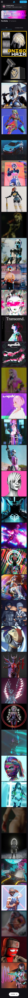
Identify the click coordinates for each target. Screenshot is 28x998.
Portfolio (13, 994)
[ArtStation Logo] (14, 2)
